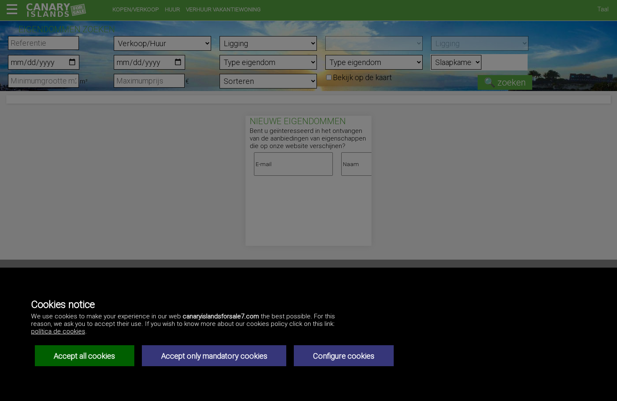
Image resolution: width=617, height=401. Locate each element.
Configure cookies (343, 356)
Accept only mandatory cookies (214, 356)
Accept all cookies (84, 356)
